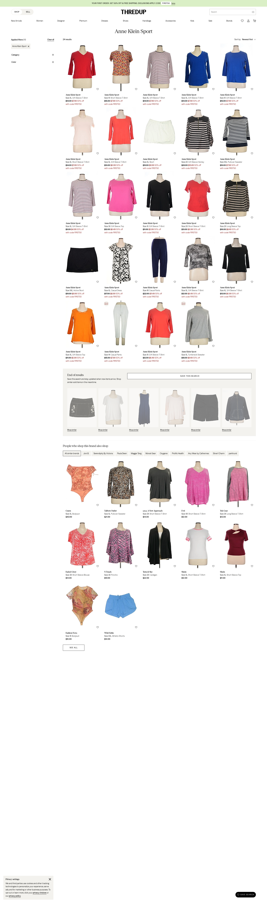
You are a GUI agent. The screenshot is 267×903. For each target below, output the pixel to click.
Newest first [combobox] (247, 39)
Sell (28, 12)
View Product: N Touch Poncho (121, 551)
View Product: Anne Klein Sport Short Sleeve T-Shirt (121, 75)
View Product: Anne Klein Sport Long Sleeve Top (236, 203)
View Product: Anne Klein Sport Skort (159, 139)
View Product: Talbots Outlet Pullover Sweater (121, 490)
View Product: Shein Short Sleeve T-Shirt (198, 551)
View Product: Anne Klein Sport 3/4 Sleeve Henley (198, 139)
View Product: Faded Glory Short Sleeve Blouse (82, 551)
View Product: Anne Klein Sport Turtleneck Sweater (198, 332)
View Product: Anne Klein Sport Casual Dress (121, 267)
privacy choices (39, 892)
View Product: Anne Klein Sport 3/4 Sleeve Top (121, 203)
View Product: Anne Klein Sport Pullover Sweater (236, 139)
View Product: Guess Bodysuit (82, 490)
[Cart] (254, 20)
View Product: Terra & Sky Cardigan (159, 551)
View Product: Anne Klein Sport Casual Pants (159, 267)
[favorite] (97, 89)
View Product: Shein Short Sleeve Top (236, 551)
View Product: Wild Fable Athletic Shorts (121, 612)
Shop (16, 12)
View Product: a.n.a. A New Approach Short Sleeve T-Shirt (159, 490)
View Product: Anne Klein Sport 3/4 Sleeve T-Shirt (82, 75)
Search (214, 12)
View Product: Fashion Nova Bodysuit (82, 612)
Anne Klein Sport (19, 46)
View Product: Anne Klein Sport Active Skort (82, 267)
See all (74, 648)
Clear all (50, 39)
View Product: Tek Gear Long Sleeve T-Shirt (236, 490)
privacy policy (15, 896)
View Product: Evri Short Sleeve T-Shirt (198, 490)
